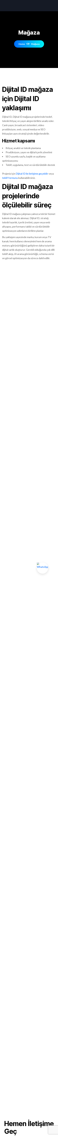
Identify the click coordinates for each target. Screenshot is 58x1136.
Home (22, 44)
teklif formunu (10, 177)
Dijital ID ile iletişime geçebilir (32, 173)
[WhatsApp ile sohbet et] (42, 568)
